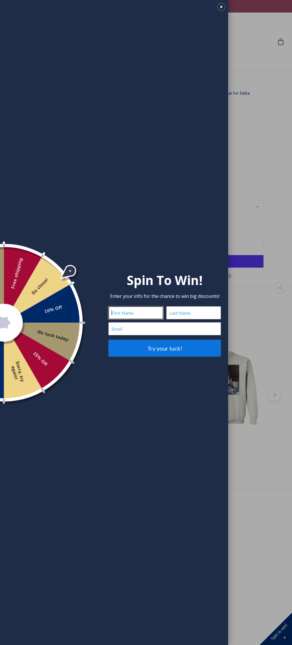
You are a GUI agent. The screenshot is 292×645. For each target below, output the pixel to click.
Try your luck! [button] (164, 348)
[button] (221, 6)
